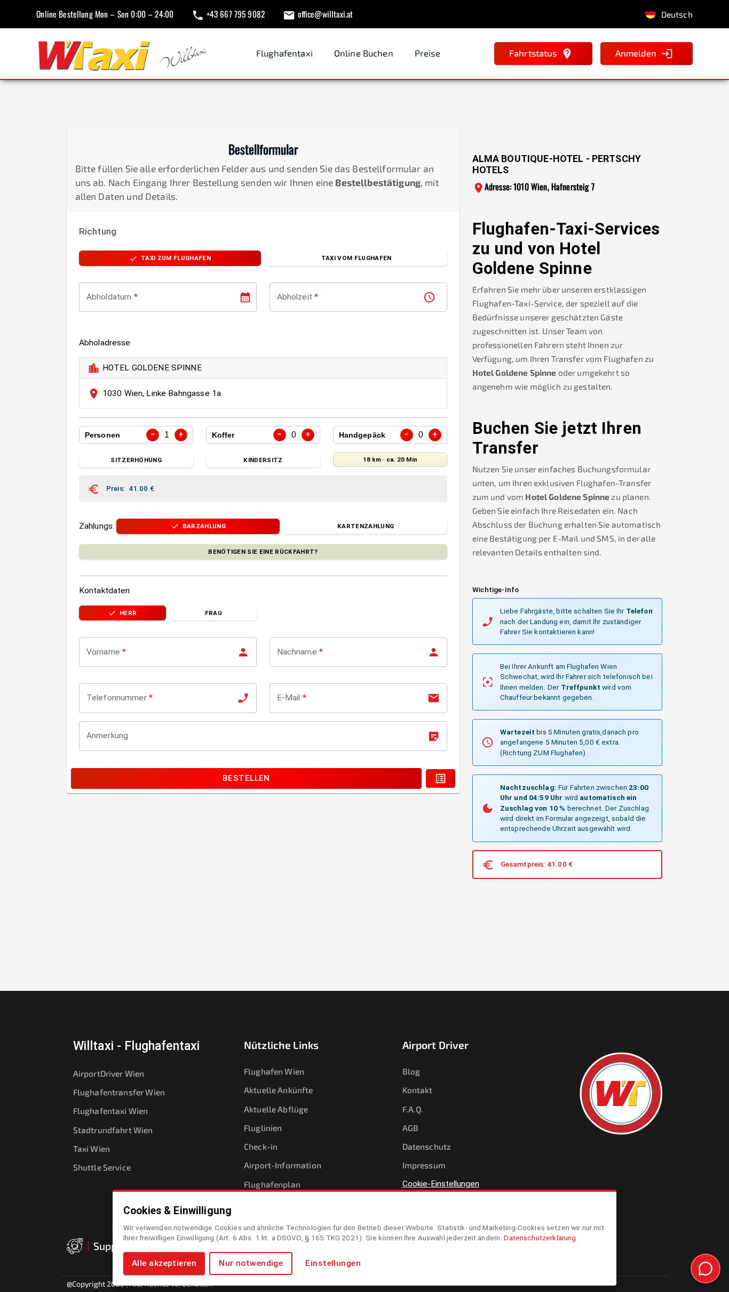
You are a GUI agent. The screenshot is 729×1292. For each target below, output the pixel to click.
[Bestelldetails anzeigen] (440, 778)
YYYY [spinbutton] (126, 297)
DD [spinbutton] (92, 297)
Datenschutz (426, 1146)
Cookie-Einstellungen (440, 1184)
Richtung (97, 231)
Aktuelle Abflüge (276, 1109)
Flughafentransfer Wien (119, 1092)
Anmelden (635, 53)
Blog (411, 1071)
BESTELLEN (246, 778)
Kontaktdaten (104, 590)
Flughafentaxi (284, 53)
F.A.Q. (413, 1109)
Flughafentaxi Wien (110, 1110)
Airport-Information (282, 1165)
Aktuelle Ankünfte (278, 1090)
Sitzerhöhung (136, 460)
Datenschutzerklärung (540, 1237)
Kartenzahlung (365, 526)
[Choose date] (245, 297)
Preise (427, 53)
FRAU (213, 613)
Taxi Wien (91, 1148)
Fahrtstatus (533, 53)
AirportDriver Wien (109, 1073)
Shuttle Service (102, 1167)
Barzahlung (204, 526)
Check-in (261, 1146)
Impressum (424, 1165)
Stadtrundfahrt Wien (113, 1130)
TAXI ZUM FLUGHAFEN (176, 258)
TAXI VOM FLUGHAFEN (356, 258)
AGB (410, 1128)
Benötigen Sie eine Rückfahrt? (263, 551)
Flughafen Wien (274, 1071)
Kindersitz (262, 460)
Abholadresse (105, 343)
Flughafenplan (272, 1184)
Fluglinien (263, 1128)
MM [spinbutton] (106, 297)
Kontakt (417, 1090)
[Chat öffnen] (705, 1268)
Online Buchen (363, 53)
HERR (128, 613)
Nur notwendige (251, 1263)
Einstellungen (333, 1263)
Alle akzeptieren (164, 1263)
